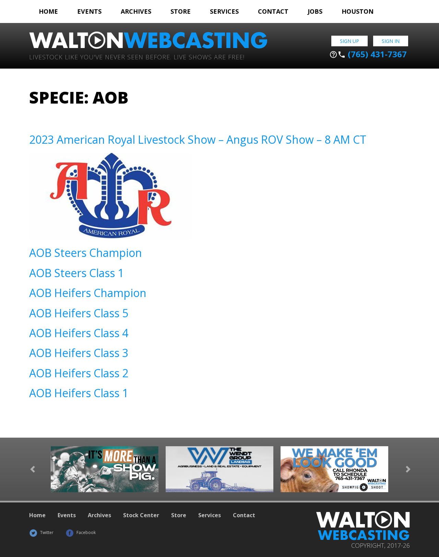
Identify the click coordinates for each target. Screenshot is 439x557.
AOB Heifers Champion (87, 292)
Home (48, 11)
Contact (273, 11)
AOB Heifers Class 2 (78, 373)
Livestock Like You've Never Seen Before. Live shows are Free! (137, 56)
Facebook (85, 532)
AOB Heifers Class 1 (78, 393)
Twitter (46, 532)
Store (180, 11)
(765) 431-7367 (368, 54)
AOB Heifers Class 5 (78, 313)
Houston (357, 11)
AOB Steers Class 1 (76, 272)
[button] (32, 469)
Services (224, 11)
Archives (136, 11)
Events (89, 11)
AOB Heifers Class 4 (78, 332)
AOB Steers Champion (85, 252)
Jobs (315, 11)
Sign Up (349, 41)
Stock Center (141, 515)
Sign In (391, 41)
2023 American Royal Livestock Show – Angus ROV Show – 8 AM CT (197, 139)
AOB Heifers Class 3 (78, 352)
